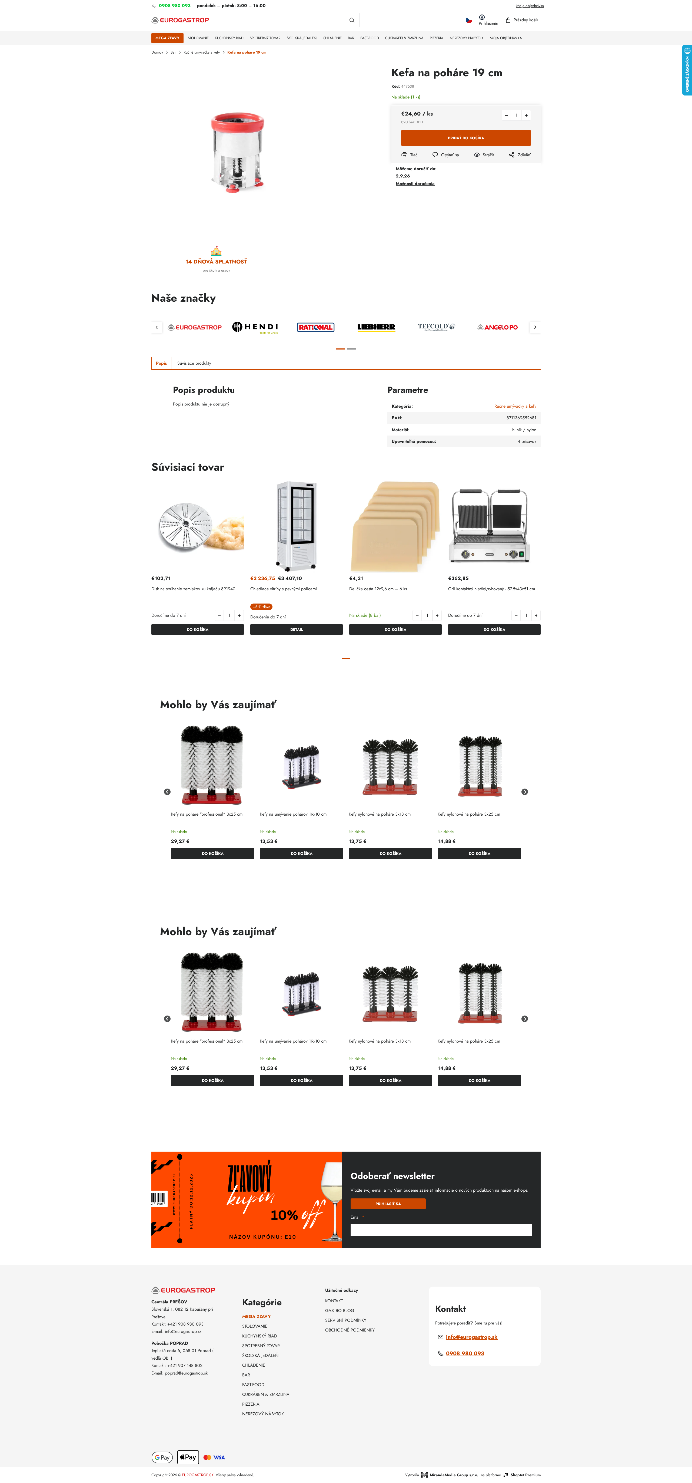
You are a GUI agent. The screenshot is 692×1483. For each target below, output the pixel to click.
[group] (212, 792)
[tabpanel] (195, 327)
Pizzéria (251, 1404)
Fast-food (253, 1385)
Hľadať (352, 20)
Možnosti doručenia (415, 183)
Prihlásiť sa (388, 1204)
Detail (296, 629)
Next (535, 327)
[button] (239, 615)
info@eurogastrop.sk (472, 1337)
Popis (161, 363)
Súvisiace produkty (194, 363)
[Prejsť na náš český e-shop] (469, 20)
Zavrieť (478, 162)
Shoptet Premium (526, 1475)
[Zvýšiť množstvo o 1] (526, 115)
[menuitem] (167, 38)
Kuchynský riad (259, 1336)
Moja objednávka (530, 5)
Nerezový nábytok (263, 1414)
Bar (246, 1375)
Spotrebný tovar (261, 1346)
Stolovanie (254, 1326)
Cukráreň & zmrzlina (266, 1394)
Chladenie (253, 1365)
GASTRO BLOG (339, 1310)
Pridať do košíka (466, 138)
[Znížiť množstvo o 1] (506, 115)
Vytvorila (441, 1475)
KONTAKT (334, 1301)
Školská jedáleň (260, 1355)
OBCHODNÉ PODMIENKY (350, 1330)
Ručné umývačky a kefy (515, 406)
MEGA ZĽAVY (256, 1316)
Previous (156, 327)
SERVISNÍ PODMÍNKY (345, 1320)
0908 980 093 (465, 1353)
